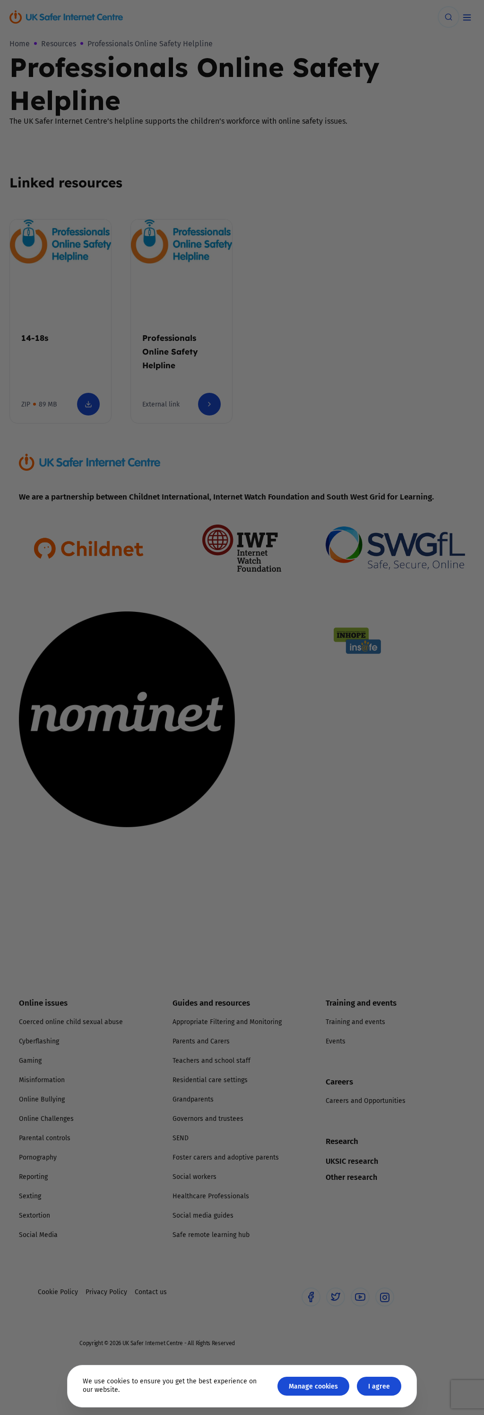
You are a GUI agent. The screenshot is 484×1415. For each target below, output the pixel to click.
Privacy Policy (145, 813)
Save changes (329, 820)
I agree (379, 1386)
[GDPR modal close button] (355, 590)
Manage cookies (313, 1386)
